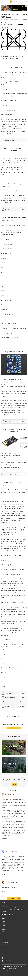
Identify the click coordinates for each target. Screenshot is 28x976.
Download (22, 140)
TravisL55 (7, 851)
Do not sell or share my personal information (14, 971)
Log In (14, 784)
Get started (4, 944)
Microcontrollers (17, 19)
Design (3, 925)
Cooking (4, 929)
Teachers (4, 936)
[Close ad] (26, 6)
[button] (1, 1)
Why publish (5, 942)
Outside (3, 934)
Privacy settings (17, 968)
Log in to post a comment (14, 898)
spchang (4, 19)
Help (3, 947)
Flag (4, 843)
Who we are (4, 951)
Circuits (10, 19)
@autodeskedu (7, 960)
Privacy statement (7, 968)
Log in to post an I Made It (14, 728)
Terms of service (18, 966)
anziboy (7, 794)
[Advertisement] (14, 8)
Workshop (4, 923)
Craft (3, 927)
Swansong (7, 882)
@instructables (7, 958)
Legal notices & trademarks (9, 973)
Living (3, 931)
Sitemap (4, 949)
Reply (14, 846)
